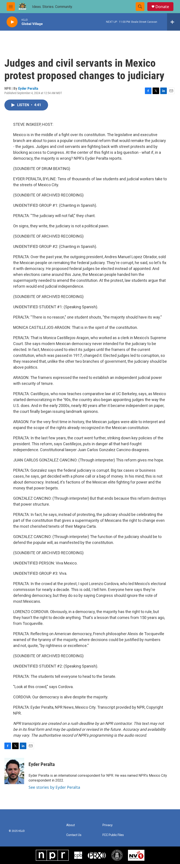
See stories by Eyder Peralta (54, 787)
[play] (12, 22)
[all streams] (173, 22)
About (70, 825)
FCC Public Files (113, 835)
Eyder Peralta (28, 88)
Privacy (108, 825)
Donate (162, 6)
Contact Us (73, 835)
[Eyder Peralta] (14, 771)
